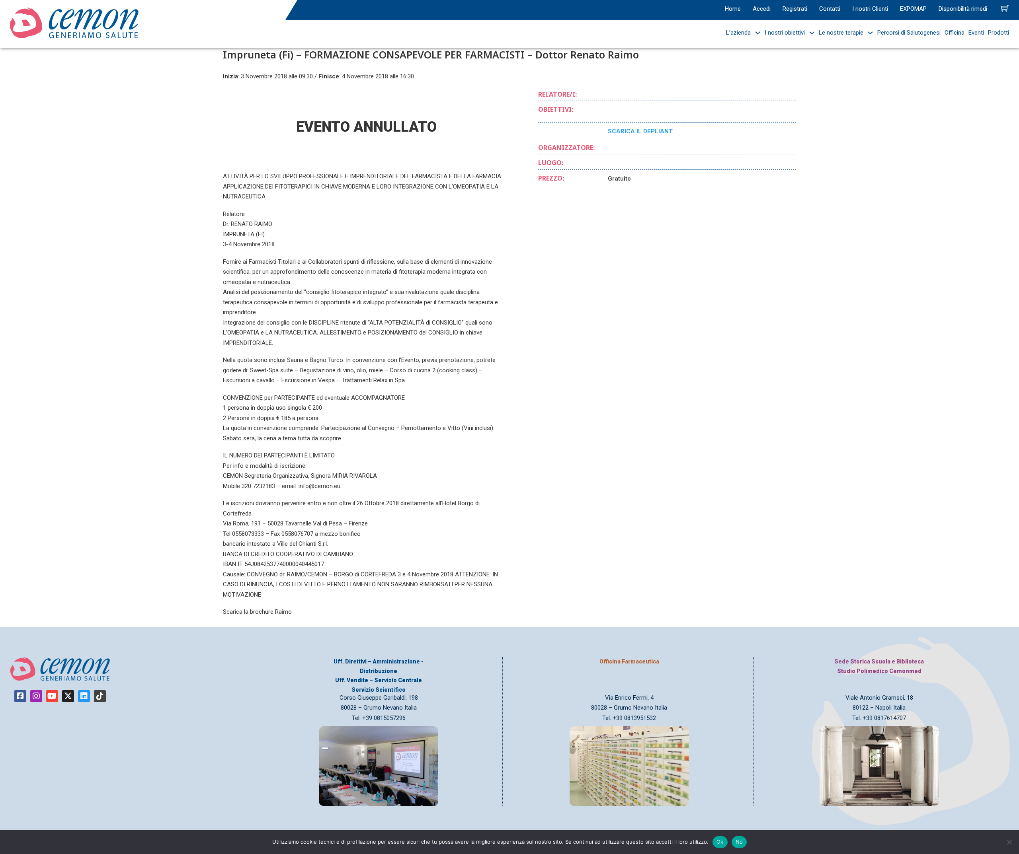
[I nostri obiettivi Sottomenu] (810, 33)
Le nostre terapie (841, 32)
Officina (954, 32)
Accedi (762, 8)
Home (733, 8)
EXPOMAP (913, 8)
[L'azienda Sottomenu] (756, 33)
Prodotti (998, 32)
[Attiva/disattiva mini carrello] (1005, 8)
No (739, 841)
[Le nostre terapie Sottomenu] (868, 33)
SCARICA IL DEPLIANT (640, 131)
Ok (720, 841)
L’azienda (738, 32)
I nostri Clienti (870, 8)
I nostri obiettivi (785, 32)
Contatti (829, 8)
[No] (1009, 842)
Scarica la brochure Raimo (257, 611)
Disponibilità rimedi (963, 8)
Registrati (795, 8)
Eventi (976, 32)
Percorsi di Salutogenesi (909, 32)
